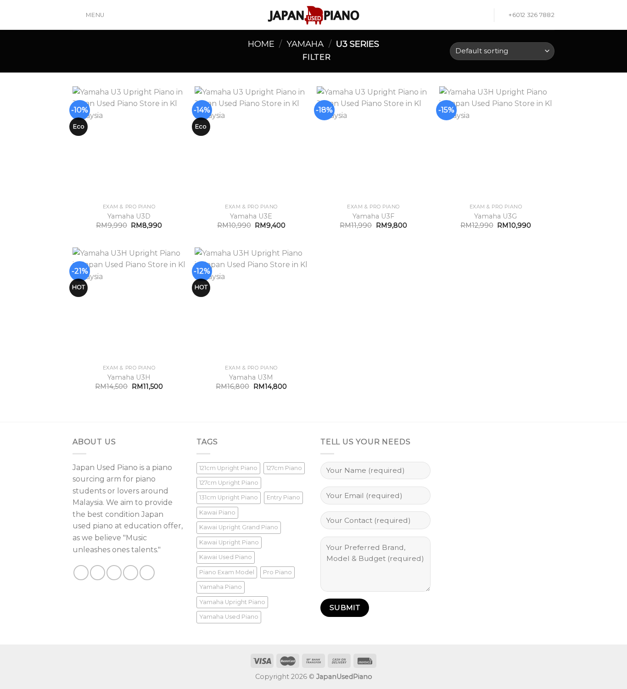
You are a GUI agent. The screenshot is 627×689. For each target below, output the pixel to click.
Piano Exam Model (226, 572)
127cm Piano (284, 468)
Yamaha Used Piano (228, 616)
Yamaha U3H (129, 377)
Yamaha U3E (251, 216)
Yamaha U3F (373, 216)
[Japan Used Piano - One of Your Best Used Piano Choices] (313, 15)
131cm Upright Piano (228, 497)
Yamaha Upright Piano (232, 602)
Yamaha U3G (495, 216)
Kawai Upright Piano (229, 542)
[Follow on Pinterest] (147, 572)
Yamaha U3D (129, 216)
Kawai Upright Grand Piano (238, 527)
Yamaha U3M (251, 377)
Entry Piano (283, 497)
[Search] (483, 15)
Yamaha (305, 44)
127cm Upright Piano (228, 482)
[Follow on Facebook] (81, 572)
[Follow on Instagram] (97, 572)
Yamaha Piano (220, 586)
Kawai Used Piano (225, 557)
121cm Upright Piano (228, 468)
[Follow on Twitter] (114, 572)
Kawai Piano (217, 512)
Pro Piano (277, 572)
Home (261, 44)
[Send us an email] (130, 572)
